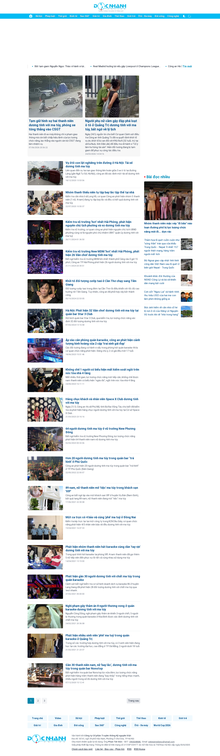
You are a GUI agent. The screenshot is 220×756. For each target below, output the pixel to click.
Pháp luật (50, 16)
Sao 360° (85, 16)
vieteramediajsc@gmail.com (161, 742)
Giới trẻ (131, 16)
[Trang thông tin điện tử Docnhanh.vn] (110, 7)
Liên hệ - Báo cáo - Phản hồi (109, 749)
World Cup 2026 (162, 725)
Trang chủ (37, 718)
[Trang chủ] (31, 16)
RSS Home (139, 749)
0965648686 (135, 742)
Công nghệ (173, 16)
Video (58, 718)
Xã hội (39, 16)
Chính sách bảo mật (82, 749)
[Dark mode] (184, 16)
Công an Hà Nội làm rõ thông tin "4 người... (156, 66)
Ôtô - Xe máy (145, 16)
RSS (129, 749)
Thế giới (62, 16)
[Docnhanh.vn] (47, 740)
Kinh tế (73, 16)
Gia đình (107, 16)
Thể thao (119, 16)
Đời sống (159, 16)
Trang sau (133, 700)
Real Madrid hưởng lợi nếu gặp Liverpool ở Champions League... (92, 66)
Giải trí (96, 16)
